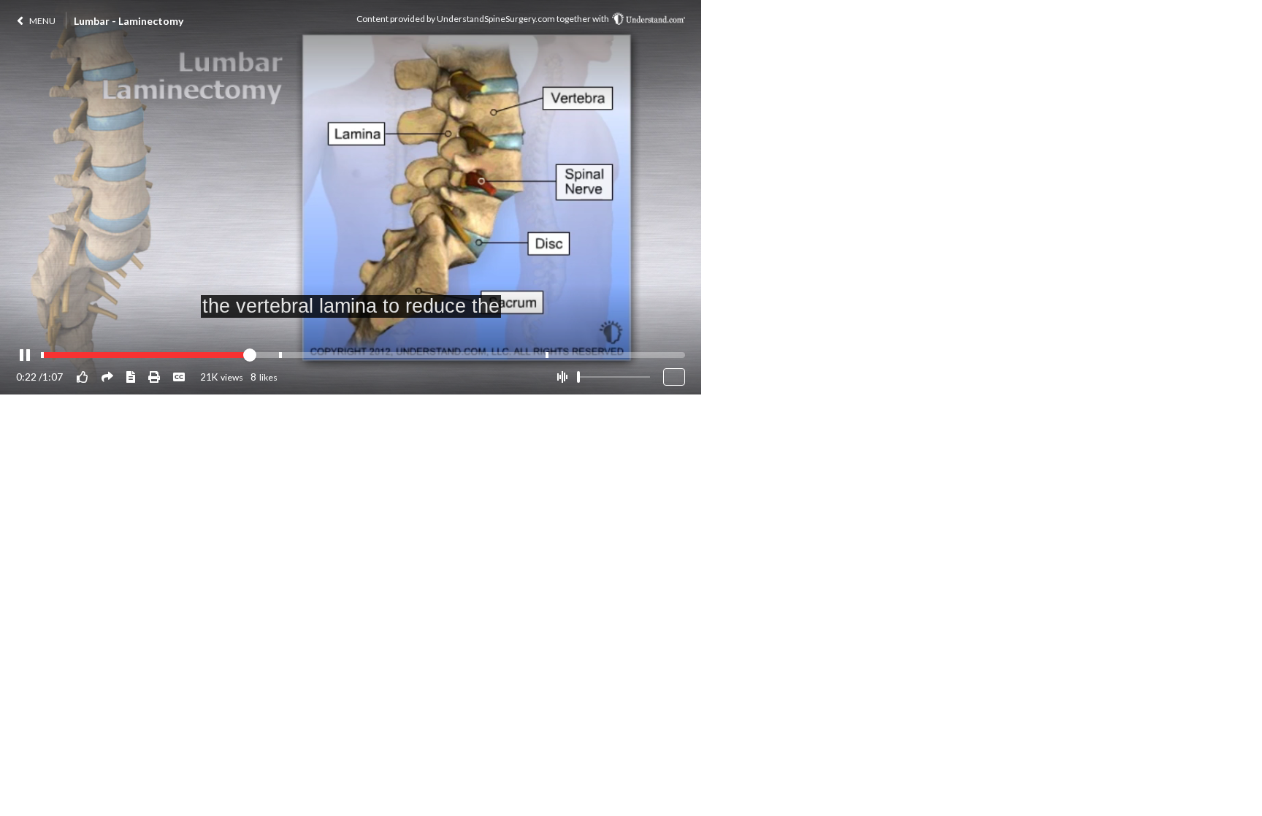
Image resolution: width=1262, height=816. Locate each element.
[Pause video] (25, 356)
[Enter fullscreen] (674, 377)
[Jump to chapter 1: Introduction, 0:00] (42, 355)
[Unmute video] (562, 376)
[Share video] (107, 376)
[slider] (578, 377)
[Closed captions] (178, 376)
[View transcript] (131, 376)
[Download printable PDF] (154, 376)
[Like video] (82, 376)
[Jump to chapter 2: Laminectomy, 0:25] (280, 355)
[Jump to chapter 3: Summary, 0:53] (547, 355)
